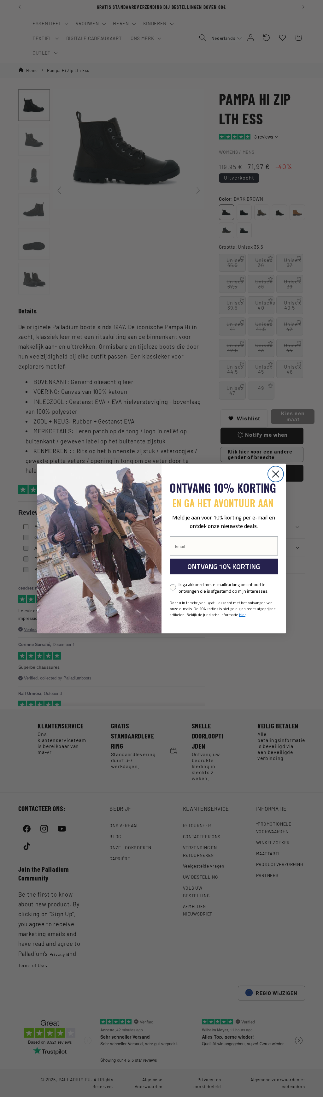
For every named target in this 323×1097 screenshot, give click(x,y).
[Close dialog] (276, 474)
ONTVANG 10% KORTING (223, 566)
